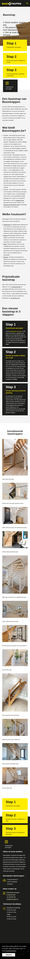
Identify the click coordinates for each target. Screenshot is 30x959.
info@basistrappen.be (12, 899)
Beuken (6, 235)
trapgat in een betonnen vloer (11, 204)
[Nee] (28, 951)
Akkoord (8, 955)
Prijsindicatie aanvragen (12, 892)
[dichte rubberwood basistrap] (15, 539)
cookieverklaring (11, 951)
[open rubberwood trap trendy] (15, 609)
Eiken (5, 244)
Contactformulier (10, 894)
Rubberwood (7, 224)
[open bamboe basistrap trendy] (15, 692)
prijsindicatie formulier (16, 331)
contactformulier (16, 287)
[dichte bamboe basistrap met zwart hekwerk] (15, 633)
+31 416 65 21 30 (15, 298)
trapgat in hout (20, 200)
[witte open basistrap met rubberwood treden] (15, 574)
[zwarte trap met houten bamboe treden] (15, 491)
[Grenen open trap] (15, 775)
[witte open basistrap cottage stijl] (15, 727)
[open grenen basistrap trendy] (15, 751)
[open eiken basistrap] (15, 457)
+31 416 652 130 (11, 897)
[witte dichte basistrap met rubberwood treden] (15, 515)
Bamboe (6, 257)
